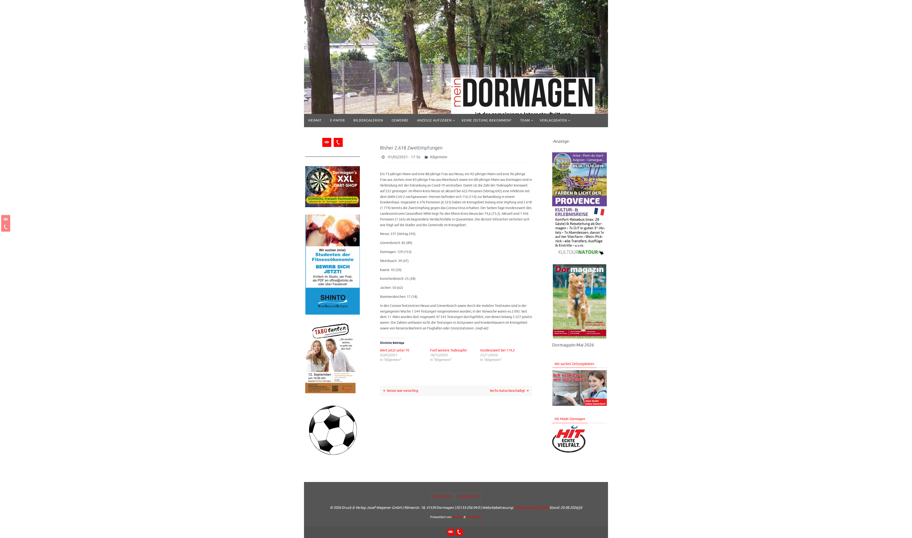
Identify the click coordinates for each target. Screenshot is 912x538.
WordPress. (474, 517)
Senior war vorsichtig (402, 391)
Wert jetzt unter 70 (394, 350)
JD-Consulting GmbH (531, 507)
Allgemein (438, 157)
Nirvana (457, 517)
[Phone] (5, 227)
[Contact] (5, 219)
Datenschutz (468, 496)
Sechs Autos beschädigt (508, 391)
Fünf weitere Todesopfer (448, 350)
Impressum (442, 496)
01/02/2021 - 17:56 (404, 157)
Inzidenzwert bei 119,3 (497, 350)
